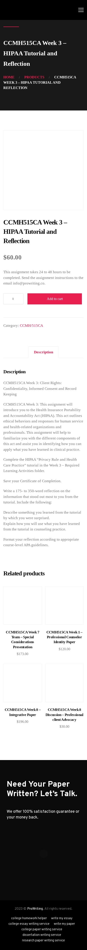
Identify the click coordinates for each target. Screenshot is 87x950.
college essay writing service (29, 924)
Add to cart (55, 299)
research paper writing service (43, 940)
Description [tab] (43, 352)
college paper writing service (41, 929)
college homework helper (29, 918)
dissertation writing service (42, 935)
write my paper (64, 924)
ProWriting (35, 909)
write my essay (61, 918)
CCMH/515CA (31, 325)
